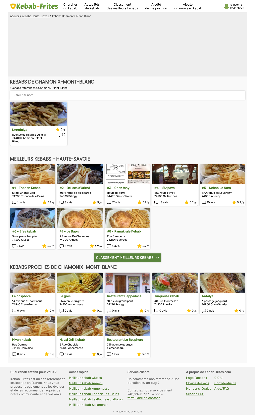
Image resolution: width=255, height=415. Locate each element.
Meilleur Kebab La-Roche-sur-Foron (96, 399)
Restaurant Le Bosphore (125, 340)
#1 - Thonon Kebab (26, 188)
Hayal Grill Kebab (72, 340)
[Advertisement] (127, 48)
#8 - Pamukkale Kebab (124, 231)
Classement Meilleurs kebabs (125, 257)
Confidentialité (225, 383)
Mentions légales (198, 388)
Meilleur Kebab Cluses (85, 378)
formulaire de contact (144, 398)
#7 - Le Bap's (69, 231)
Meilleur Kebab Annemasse (89, 388)
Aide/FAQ (221, 388)
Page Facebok (196, 378)
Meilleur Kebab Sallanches (88, 405)
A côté (156, 6)
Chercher (70, 6)
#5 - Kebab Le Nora (216, 188)
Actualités (92, 6)
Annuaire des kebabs (34, 6)
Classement (122, 6)
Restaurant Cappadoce (124, 296)
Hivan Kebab (21, 340)
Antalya (207, 296)
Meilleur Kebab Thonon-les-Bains (94, 394)
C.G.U (218, 378)
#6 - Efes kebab (24, 231)
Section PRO (195, 394)
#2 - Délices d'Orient (75, 188)
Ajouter (188, 6)
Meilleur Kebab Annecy (86, 383)
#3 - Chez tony (118, 188)
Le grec (65, 296)
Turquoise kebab (166, 296)
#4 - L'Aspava (164, 188)
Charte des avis (197, 383)
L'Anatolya (19, 130)
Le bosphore (21, 296)
